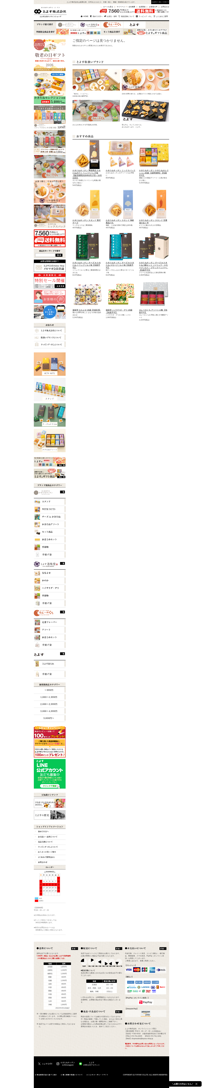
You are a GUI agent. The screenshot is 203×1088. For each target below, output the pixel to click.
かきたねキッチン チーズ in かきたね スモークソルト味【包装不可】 (120, 265)
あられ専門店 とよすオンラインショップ (50, 12)
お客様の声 (153, 7)
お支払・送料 (112, 16)
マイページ (121, 7)
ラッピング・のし (145, 16)
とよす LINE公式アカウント (91, 1063)
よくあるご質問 (162, 16)
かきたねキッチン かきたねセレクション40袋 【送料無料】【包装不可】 (154, 172)
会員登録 (142, 7)
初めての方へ (98, 16)
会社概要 (132, 7)
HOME (85, 16)
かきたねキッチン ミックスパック (120, 170)
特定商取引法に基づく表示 (46, 1075)
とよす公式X (47, 1064)
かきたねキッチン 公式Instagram (68, 1063)
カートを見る (108, 7)
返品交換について (127, 16)
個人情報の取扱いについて (72, 1075)
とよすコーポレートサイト (97, 1075)
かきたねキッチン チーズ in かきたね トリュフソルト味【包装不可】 (86, 265)
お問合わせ (165, 7)
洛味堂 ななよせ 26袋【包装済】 (86, 310)
